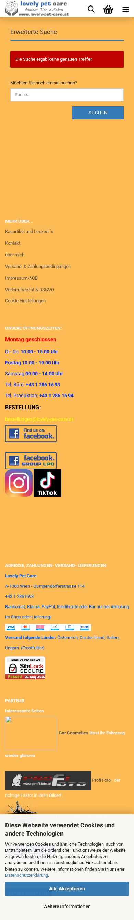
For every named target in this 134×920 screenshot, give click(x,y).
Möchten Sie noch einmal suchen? (43, 82)
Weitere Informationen (67, 906)
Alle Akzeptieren (67, 889)
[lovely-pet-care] (34, 8)
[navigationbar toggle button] (125, 8)
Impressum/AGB (21, 278)
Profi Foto (101, 780)
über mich (14, 254)
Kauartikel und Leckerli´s (29, 231)
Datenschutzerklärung (26, 875)
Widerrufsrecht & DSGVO (29, 289)
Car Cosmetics (73, 732)
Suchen (98, 112)
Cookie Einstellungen (25, 300)
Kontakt (12, 243)
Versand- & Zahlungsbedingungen (38, 266)
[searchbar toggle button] (91, 8)
